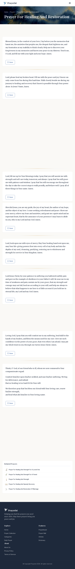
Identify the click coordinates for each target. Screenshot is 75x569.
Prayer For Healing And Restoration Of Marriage (23, 489)
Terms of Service (10, 554)
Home (6, 12)
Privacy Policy (8, 551)
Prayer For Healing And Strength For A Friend (23, 474)
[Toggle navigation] (69, 3)
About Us (7, 547)
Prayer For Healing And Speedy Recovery (22, 484)
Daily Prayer (8, 540)
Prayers (12, 12)
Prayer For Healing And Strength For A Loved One (24, 469)
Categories (8, 537)
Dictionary (42, 540)
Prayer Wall (42, 533)
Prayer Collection (10, 533)
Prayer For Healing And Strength (19, 479)
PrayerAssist (43, 530)
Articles (41, 537)
